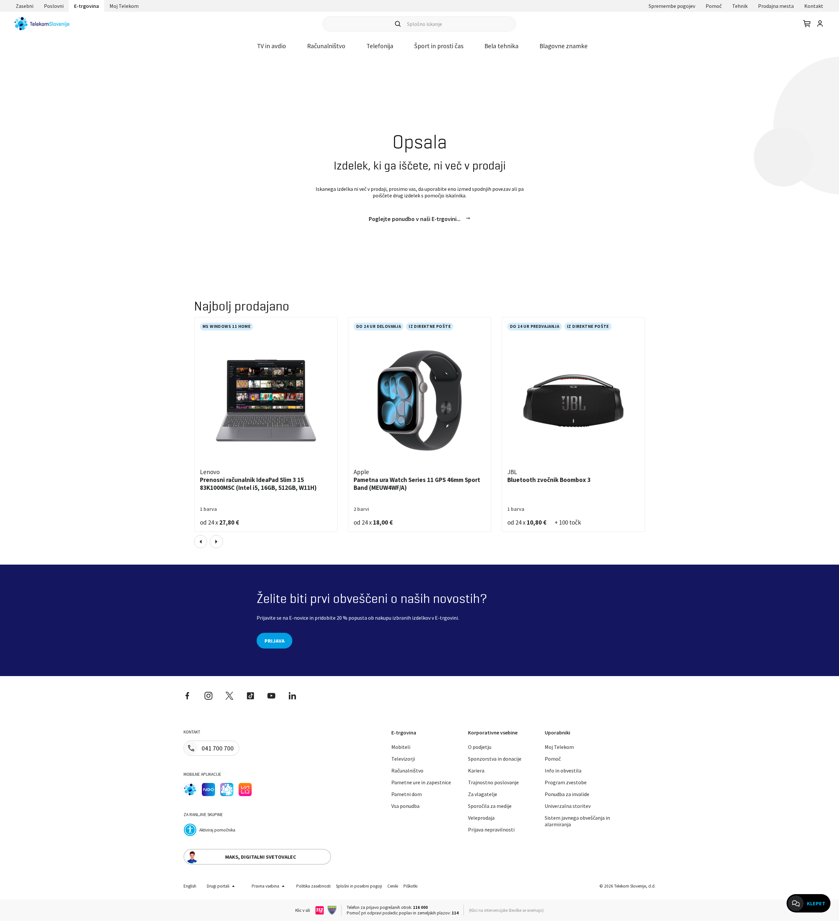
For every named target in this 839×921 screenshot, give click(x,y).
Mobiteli (400, 747)
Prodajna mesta (776, 6)
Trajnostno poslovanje (493, 782)
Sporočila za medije (490, 806)
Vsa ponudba (405, 806)
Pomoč (714, 6)
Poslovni (54, 6)
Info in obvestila (563, 770)
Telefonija (379, 46)
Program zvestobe (566, 782)
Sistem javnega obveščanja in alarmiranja (577, 821)
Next (216, 541)
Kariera (476, 770)
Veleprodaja (481, 817)
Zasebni (24, 6)
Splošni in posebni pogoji (359, 886)
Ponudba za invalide (567, 794)
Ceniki (392, 886)
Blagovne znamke (563, 46)
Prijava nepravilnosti (491, 829)
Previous (200, 541)
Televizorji (403, 758)
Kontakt (813, 6)
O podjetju (479, 747)
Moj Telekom (124, 6)
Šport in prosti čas (438, 46)
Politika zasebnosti (313, 886)
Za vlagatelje (482, 794)
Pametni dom (406, 794)
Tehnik (740, 6)
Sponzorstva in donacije (494, 758)
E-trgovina (86, 6)
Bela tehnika (501, 46)
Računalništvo (326, 46)
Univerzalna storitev (568, 806)
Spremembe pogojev (672, 6)
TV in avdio (271, 46)
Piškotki (410, 886)
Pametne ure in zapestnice (421, 782)
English (190, 886)
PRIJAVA (274, 640)
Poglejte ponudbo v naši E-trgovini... (414, 219)
